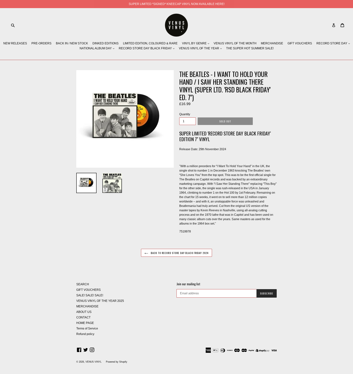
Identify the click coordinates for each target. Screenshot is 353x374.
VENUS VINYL (93, 361)
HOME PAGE (85, 322)
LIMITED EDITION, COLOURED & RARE (150, 43)
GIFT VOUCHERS (300, 43)
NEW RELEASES (15, 43)
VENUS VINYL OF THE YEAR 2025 (100, 300)
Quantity (184, 114)
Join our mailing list (188, 284)
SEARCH (82, 284)
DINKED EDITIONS (105, 43)
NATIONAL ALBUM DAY (96, 48)
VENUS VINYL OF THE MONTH (235, 43)
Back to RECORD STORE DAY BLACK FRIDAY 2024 (179, 253)
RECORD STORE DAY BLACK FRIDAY (146, 48)
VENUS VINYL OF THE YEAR (199, 48)
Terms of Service (87, 328)
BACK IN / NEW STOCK (72, 43)
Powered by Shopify (116, 361)
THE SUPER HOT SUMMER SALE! (250, 48)
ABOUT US (84, 311)
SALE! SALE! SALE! (89, 295)
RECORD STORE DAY (332, 43)
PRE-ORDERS (41, 43)
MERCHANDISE (272, 43)
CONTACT (83, 317)
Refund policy (85, 334)
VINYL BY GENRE (194, 43)
